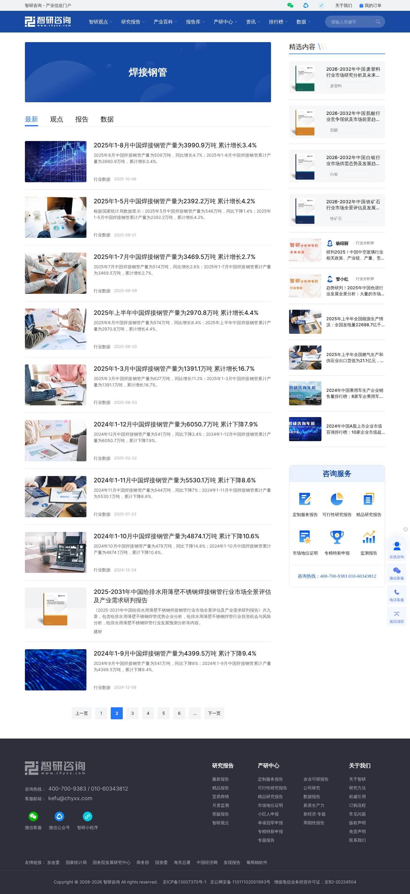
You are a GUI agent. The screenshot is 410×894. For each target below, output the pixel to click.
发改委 (53, 862)
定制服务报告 (270, 779)
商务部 (143, 862)
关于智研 (357, 779)
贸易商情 (220, 796)
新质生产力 (313, 805)
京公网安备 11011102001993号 (240, 881)
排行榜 (276, 22)
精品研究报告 (270, 796)
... (195, 713)
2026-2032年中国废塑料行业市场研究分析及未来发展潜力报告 (353, 75)
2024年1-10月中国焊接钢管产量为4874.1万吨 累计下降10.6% (177, 536)
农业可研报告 (316, 779)
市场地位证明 (270, 805)
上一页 (81, 713)
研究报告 (130, 22)
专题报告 (266, 840)
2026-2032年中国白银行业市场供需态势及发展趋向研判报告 (353, 163)
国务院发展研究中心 (112, 862)
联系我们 (357, 840)
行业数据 (102, 179)
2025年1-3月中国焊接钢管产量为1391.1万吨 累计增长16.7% (174, 368)
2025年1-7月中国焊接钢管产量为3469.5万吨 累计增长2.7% (175, 256)
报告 (82, 119)
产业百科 (163, 22)
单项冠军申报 (270, 822)
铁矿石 (336, 218)
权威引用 (357, 796)
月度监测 (220, 805)
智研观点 (98, 22)
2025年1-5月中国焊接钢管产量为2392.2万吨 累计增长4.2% (174, 201)
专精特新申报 (270, 831)
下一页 (214, 713)
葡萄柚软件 (256, 862)
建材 (98, 631)
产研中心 (223, 22)
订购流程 (357, 805)
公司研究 (311, 787)
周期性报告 (313, 822)
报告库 (193, 22)
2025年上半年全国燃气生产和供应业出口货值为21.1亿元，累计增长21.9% (355, 360)
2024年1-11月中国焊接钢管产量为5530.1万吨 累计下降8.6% (175, 480)
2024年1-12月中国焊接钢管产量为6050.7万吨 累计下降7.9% (176, 424)
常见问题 (357, 813)
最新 (31, 119)
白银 (334, 174)
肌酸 (334, 129)
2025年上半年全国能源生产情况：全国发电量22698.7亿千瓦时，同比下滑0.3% (354, 324)
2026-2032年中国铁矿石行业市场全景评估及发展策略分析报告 (353, 208)
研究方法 (357, 787)
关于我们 (343, 5)
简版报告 (220, 813)
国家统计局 (76, 862)
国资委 (161, 862)
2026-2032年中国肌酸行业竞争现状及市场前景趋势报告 (353, 119)
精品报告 (220, 787)
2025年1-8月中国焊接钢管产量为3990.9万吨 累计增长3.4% (175, 145)
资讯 (251, 22)
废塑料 (336, 85)
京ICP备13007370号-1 (185, 881)
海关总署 (182, 862)
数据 (301, 22)
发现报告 (232, 862)
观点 (56, 119)
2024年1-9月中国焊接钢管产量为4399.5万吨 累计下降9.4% (175, 653)
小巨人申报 (268, 813)
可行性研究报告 (272, 787)
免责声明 (357, 831)
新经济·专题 (314, 813)
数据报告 (311, 796)
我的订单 (373, 5)
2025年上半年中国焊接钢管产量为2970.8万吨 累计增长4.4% (176, 312)
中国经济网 (207, 862)
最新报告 (220, 779)
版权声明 (357, 822)
